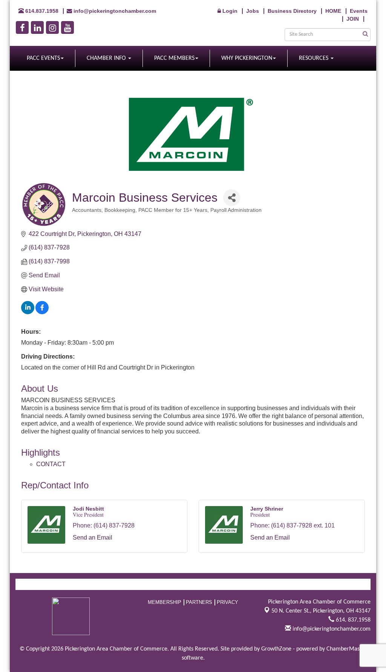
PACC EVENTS (43, 58)
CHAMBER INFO (107, 58)
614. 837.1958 (352, 620)
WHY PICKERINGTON (246, 58)
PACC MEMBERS (174, 58)
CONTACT (51, 464)
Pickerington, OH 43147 (321, 611)
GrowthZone (276, 649)
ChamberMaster (346, 649)
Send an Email (92, 537)
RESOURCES (314, 58)
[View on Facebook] (42, 312)
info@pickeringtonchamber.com (331, 629)
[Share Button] (231, 197)
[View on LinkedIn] (27, 312)
